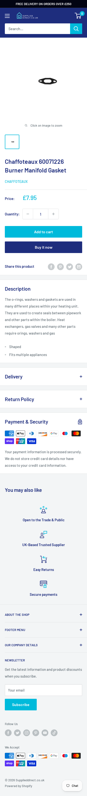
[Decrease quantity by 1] (28, 214)
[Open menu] (7, 16)
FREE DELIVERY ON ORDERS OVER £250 (43, 4)
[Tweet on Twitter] (69, 266)
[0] (78, 16)
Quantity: (12, 214)
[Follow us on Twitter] (17, 732)
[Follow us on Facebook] (8, 732)
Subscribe (20, 704)
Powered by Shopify (18, 786)
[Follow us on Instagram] (26, 732)
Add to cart (43, 231)
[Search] (76, 28)
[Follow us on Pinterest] (35, 732)
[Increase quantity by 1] (53, 214)
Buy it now (43, 247)
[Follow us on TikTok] (54, 732)
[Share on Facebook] (51, 266)
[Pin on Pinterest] (60, 266)
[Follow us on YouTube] (45, 732)
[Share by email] (78, 266)
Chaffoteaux (16, 181)
